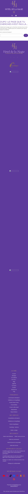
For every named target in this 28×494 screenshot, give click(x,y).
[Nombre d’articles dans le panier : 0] (12, 15)
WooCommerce (14, 486)
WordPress (16, 485)
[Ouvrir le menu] (14, 12)
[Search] (26, 35)
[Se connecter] (16, 15)
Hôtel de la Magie (14, 9)
